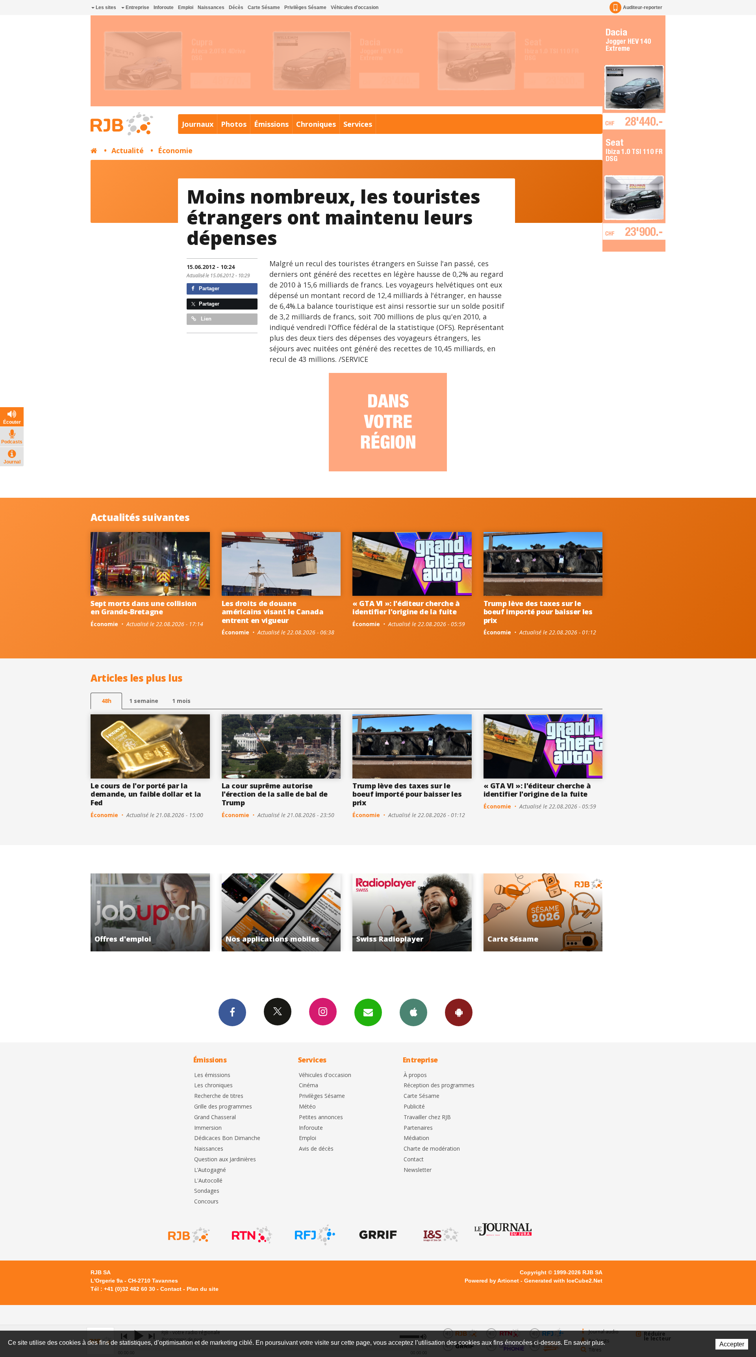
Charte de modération (432, 1149)
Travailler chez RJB (427, 1117)
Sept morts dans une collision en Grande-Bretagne (143, 608)
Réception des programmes (439, 1085)
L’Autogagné (210, 1170)
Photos (233, 124)
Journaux (197, 124)
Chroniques (316, 124)
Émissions (271, 124)
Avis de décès (316, 1149)
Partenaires (418, 1128)
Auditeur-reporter (642, 7)
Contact (414, 1159)
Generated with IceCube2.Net (563, 1280)
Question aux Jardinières (225, 1159)
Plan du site (203, 1289)
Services (357, 124)
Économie (175, 150)
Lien (205, 319)
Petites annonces (321, 1117)
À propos (415, 1075)
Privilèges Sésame (305, 7)
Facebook (232, 1012)
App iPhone (413, 1012)
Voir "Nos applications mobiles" (130, 912)
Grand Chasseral (215, 1117)
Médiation (416, 1138)
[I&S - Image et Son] (440, 1235)
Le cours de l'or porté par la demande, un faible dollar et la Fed (146, 794)
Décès (236, 7)
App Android (458, 1012)
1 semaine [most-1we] (143, 700)
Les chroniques (213, 1085)
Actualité (127, 150)
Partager (208, 288)
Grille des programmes (223, 1106)
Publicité (414, 1106)
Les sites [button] (105, 7)
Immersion (208, 1128)
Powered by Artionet (492, 1280)
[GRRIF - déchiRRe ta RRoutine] (377, 1235)
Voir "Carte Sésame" (392, 912)
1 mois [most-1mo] (181, 700)
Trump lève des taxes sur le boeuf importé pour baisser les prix (538, 612)
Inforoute (164, 7)
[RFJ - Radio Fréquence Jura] (314, 1235)
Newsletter (418, 1170)
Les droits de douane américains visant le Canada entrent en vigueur (273, 612)
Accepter (731, 1344)
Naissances (211, 7)
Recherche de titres (218, 1096)
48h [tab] (106, 700)
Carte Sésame (264, 7)
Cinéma (308, 1085)
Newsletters (368, 1012)
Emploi (185, 7)
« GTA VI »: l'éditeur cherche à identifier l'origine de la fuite (406, 608)
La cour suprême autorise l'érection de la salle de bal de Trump (275, 794)
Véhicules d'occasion (354, 7)
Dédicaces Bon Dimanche (227, 1138)
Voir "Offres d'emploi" (523, 912)
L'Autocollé (208, 1180)
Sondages (206, 1191)
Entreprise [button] (136, 7)
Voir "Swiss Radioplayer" (261, 912)
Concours (206, 1201)
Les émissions (212, 1075)
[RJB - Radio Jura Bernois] (188, 1235)
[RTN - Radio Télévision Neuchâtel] (251, 1235)
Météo (307, 1106)
